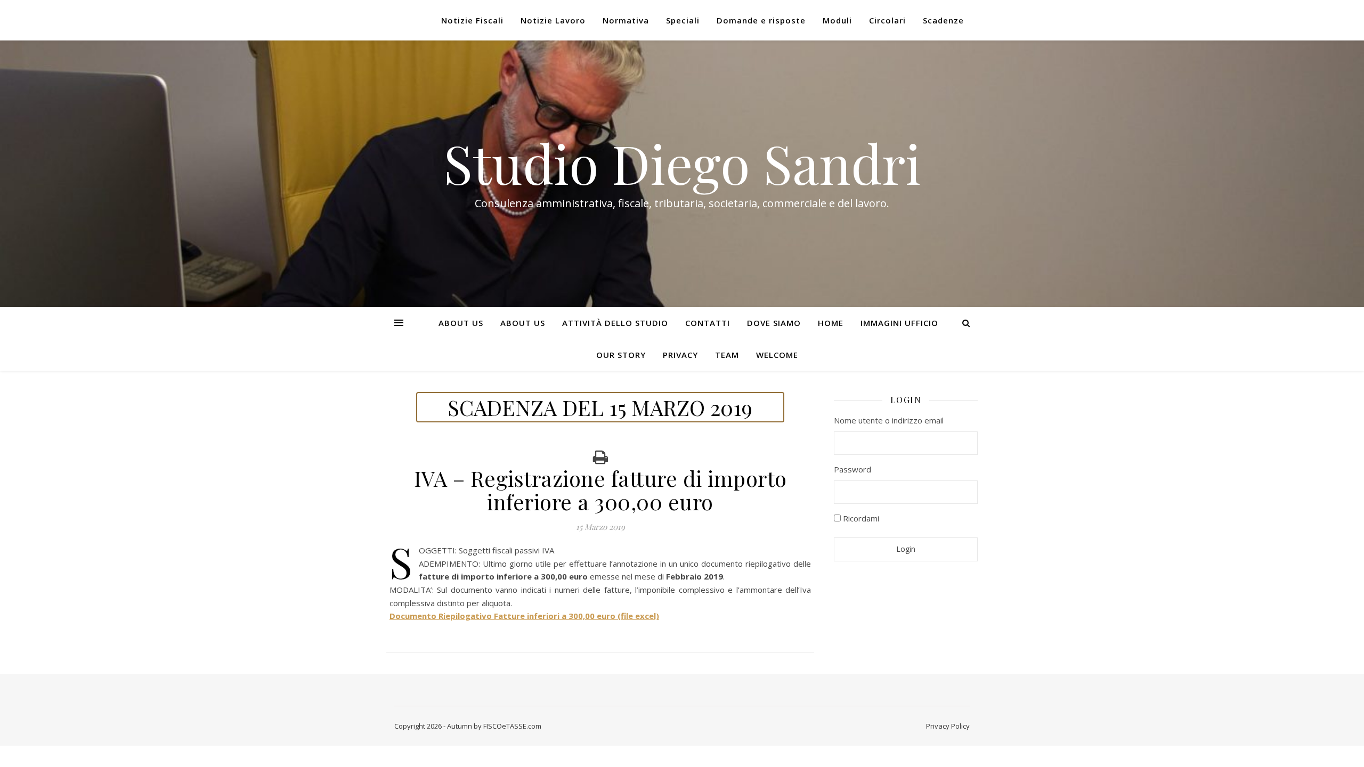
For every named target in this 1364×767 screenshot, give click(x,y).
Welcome (777, 354)
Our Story (621, 354)
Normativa (626, 20)
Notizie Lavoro (553, 20)
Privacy (680, 354)
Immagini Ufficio (899, 322)
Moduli (837, 20)
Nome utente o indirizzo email (889, 420)
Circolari (887, 20)
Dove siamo (774, 322)
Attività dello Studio (615, 322)
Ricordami (860, 518)
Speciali (683, 20)
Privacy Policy (948, 726)
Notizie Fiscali (472, 20)
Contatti (707, 322)
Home (830, 322)
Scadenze (943, 20)
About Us (461, 322)
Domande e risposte (761, 20)
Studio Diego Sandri (682, 163)
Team (727, 354)
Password (852, 469)
